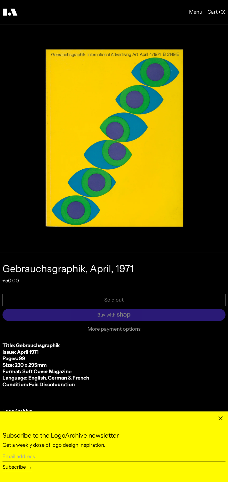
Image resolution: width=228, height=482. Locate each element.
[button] (114, 138)
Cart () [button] (216, 12)
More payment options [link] (114, 329)
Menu (195, 12)
